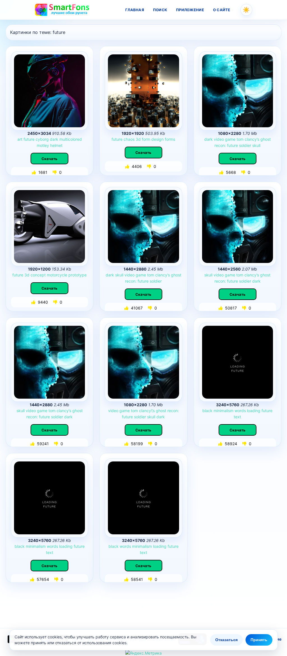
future (29, 139)
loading (253, 410)
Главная (134, 10)
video (219, 139)
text (237, 416)
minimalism (223, 410)
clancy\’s (147, 410)
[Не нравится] (55, 172)
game (230, 139)
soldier (245, 145)
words (240, 410)
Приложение (190, 10)
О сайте (221, 10)
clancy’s (252, 139)
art (19, 139)
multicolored (70, 139)
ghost (265, 139)
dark (54, 139)
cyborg (42, 139)
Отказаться (226, 639)
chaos (129, 139)
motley (43, 145)
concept (38, 274)
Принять (259, 639)
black (207, 410)
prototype (77, 274)
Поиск (160, 10)
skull (256, 145)
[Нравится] (34, 172)
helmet (56, 145)
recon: (220, 145)
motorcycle (57, 274)
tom (240, 139)
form (146, 139)
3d (138, 139)
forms (170, 139)
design (157, 139)
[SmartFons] (62, 10)
